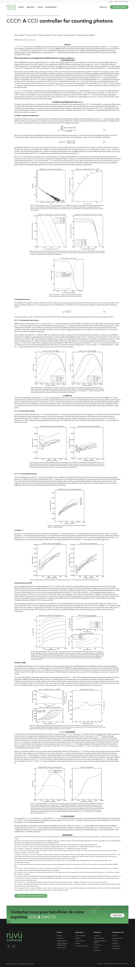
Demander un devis (119, 7)
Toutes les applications (81, 946)
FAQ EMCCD (97, 945)
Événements (115, 946)
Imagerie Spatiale (50, 7)
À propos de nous (117, 938)
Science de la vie (80, 941)
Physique (77, 943)
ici (74, 58)
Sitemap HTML (114, 963)
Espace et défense (80, 936)
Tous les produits (61, 948)
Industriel (77, 938)
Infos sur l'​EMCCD (99, 938)
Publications (97, 950)
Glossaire (96, 948)
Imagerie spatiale (62, 941)
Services (40, 7)
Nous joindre (122, 1)
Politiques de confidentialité (103, 963)
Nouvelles (115, 943)
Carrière (116, 1)
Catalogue (97, 936)
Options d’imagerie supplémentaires (62, 944)
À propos (111, 1)
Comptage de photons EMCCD (100, 941)
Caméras (59, 936)
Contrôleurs (60, 938)
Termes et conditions (123, 963)
